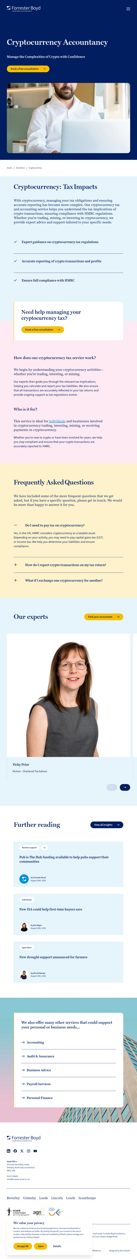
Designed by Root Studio (119, 1250)
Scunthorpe (87, 1198)
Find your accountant (100, 617)
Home (9, 168)
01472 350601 (12, 1176)
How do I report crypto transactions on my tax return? (65, 565)
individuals (57, 421)
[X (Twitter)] (22, 1151)
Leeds (43, 1198)
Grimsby (29, 1198)
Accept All (22, 1246)
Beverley (13, 1198)
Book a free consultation (25, 69)
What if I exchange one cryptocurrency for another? (64, 580)
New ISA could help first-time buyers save (50, 909)
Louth (70, 1198)
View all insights (103, 825)
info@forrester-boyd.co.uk (18, 1179)
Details (57, 1246)
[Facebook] (15, 1151)
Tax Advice (20, 168)
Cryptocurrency (35, 168)
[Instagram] (28, 1151)
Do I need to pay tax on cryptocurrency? (55, 525)
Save (40, 1246)
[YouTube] (35, 1151)
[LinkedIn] (8, 1151)
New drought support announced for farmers (53, 957)
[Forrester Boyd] (23, 9)
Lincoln (57, 1198)
